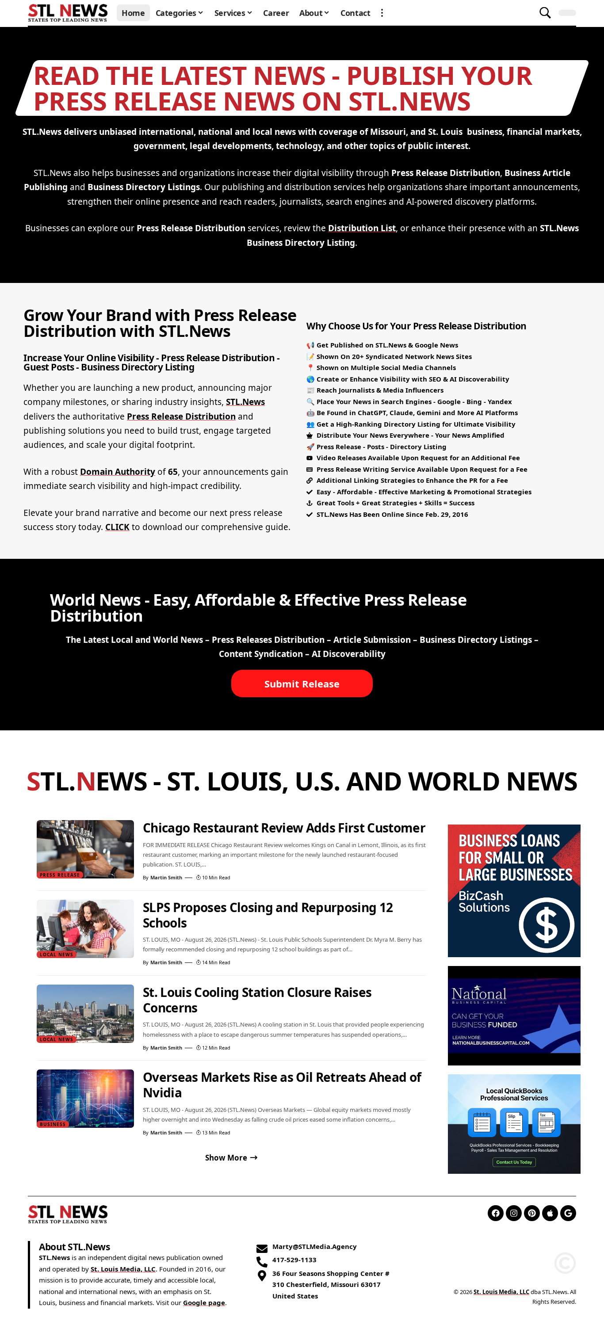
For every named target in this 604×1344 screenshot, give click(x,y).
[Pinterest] (532, 1213)
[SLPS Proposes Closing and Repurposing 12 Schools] (85, 929)
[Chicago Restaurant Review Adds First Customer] (85, 849)
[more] (382, 12)
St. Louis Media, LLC (123, 1268)
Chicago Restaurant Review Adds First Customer (284, 827)
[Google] (568, 1213)
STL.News (245, 402)
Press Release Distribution (181, 416)
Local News (56, 954)
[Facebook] (496, 1213)
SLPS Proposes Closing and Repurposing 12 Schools (268, 915)
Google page (204, 1302)
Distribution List (362, 228)
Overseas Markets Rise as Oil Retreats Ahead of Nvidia (282, 1085)
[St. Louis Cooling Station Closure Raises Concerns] (85, 1014)
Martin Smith (166, 877)
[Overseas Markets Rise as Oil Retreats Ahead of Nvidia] (85, 1098)
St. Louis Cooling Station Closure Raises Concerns (257, 1000)
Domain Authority (117, 471)
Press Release (60, 875)
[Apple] (550, 1213)
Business (53, 1124)
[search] (545, 12)
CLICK (117, 527)
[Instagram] (514, 1213)
